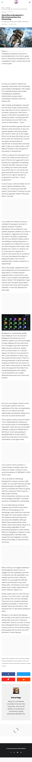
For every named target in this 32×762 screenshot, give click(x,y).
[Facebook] (10, 752)
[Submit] (23, 679)
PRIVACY (23, 748)
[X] (14, 752)
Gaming (4, 12)
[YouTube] (17, 752)
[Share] (8, 674)
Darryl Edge (4, 24)
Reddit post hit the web (16, 51)
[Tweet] (23, 674)
